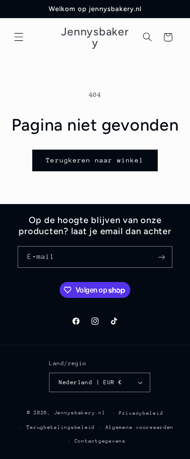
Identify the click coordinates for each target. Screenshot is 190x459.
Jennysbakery (74, 413)
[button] (18, 37)
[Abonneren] (162, 257)
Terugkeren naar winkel (95, 160)
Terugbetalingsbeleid (61, 427)
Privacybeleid (141, 413)
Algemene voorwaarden (140, 427)
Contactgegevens (100, 441)
